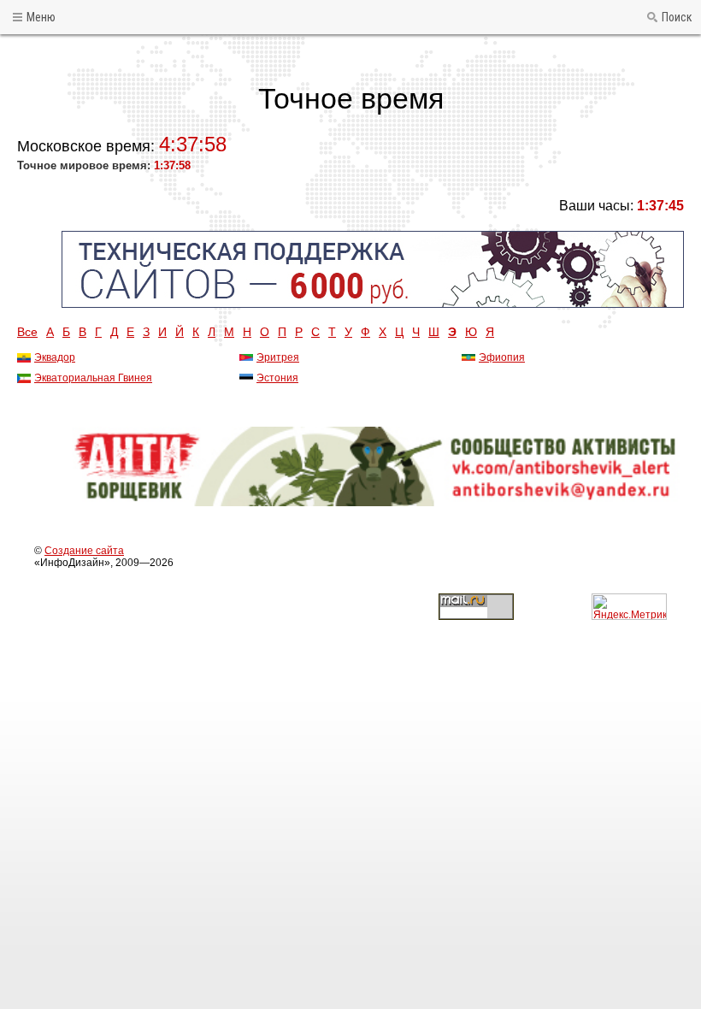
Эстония (277, 378)
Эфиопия (502, 357)
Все (27, 332)
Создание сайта (84, 551)
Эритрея (277, 357)
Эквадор (54, 357)
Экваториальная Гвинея (93, 378)
